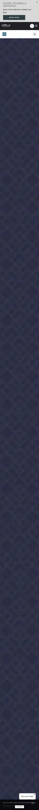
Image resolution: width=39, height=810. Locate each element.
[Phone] (32, 26)
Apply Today (20, 62)
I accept (20, 806)
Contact (32, 61)
